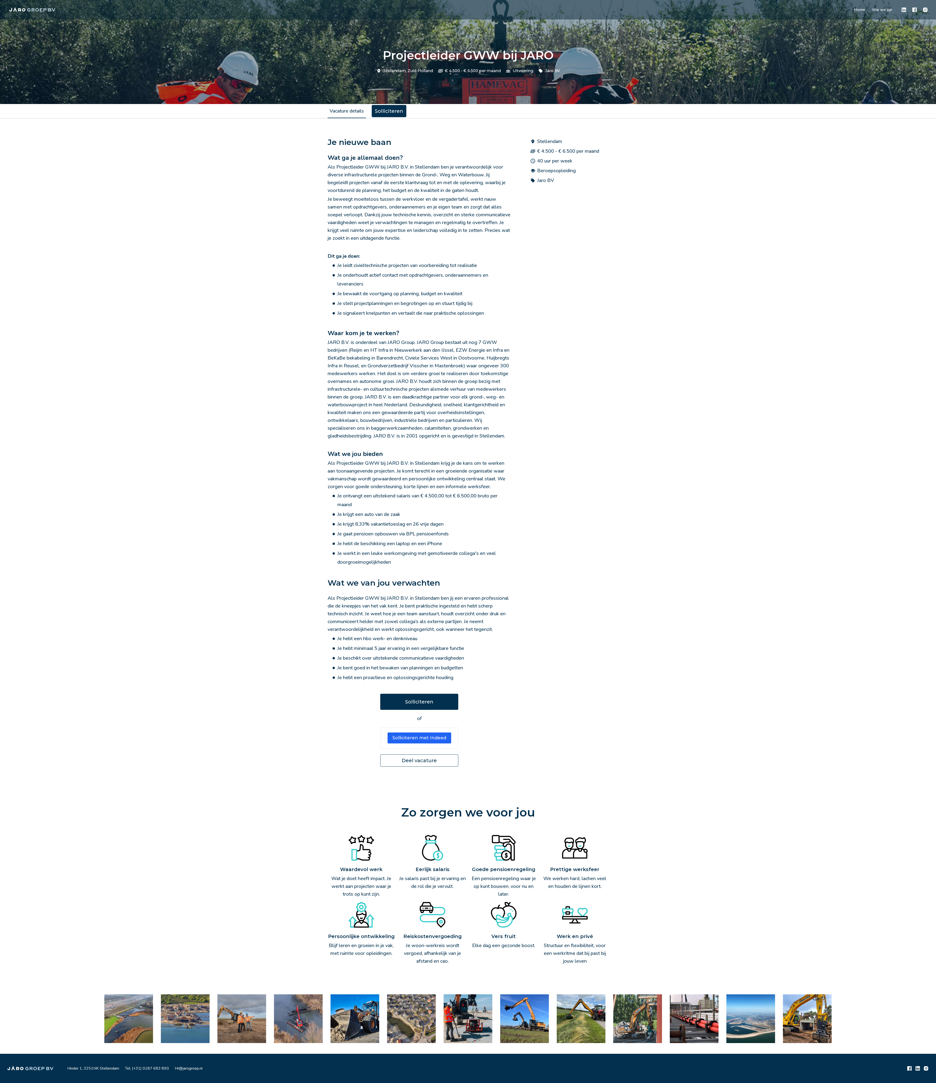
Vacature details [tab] (347, 111)
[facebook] (914, 10)
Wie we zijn (882, 9)
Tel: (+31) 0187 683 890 (147, 1068)
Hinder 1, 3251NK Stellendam (93, 1068)
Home (859, 9)
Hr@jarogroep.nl (189, 1068)
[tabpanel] (468, 452)
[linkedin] (904, 10)
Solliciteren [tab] (389, 111)
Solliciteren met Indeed (419, 738)
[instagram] (925, 10)
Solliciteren (419, 702)
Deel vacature (419, 760)
